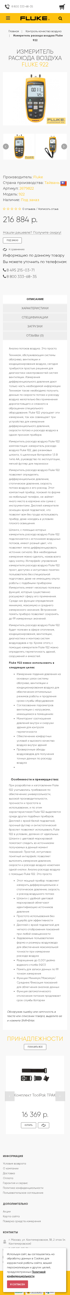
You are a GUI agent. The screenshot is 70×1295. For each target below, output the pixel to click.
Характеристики (35, 308)
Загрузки (35, 326)
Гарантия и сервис (15, 1183)
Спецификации (35, 317)
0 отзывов (28, 208)
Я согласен (17, 1284)
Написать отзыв (48, 208)
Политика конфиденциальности (23, 1187)
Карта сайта (11, 1216)
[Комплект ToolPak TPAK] (35, 1074)
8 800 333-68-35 (22, 6)
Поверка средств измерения (22, 1221)
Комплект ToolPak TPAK (35, 1095)
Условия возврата (14, 1163)
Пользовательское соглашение (23, 1192)
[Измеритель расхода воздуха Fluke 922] (19, 147)
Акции (7, 1211)
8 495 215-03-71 (21, 270)
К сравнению (16, 249)
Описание (35, 299)
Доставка (9, 1173)
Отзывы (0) (35, 335)
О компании (10, 1168)
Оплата (8, 1178)
